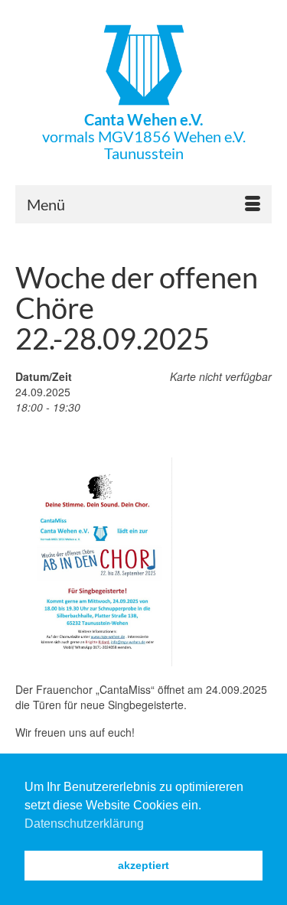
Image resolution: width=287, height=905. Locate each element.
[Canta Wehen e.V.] (143, 65)
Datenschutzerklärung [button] (84, 823)
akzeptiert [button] (143, 865)
